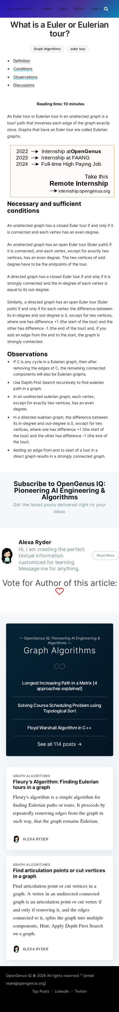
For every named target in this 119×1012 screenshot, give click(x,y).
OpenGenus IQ (19, 975)
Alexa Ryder (35, 542)
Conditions (22, 68)
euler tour (78, 49)
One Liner (100, 9)
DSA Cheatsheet (20, 9)
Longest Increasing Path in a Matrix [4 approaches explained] (59, 685)
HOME (47, 9)
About (79, 9)
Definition (21, 60)
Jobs (62, 9)
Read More (105, 555)
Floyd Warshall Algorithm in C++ (59, 727)
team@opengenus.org (25, 983)
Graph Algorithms (47, 49)
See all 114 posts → (59, 744)
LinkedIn (62, 991)
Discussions (23, 85)
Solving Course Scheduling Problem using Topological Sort (59, 708)
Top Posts (40, 991)
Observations (25, 77)
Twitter (81, 991)
